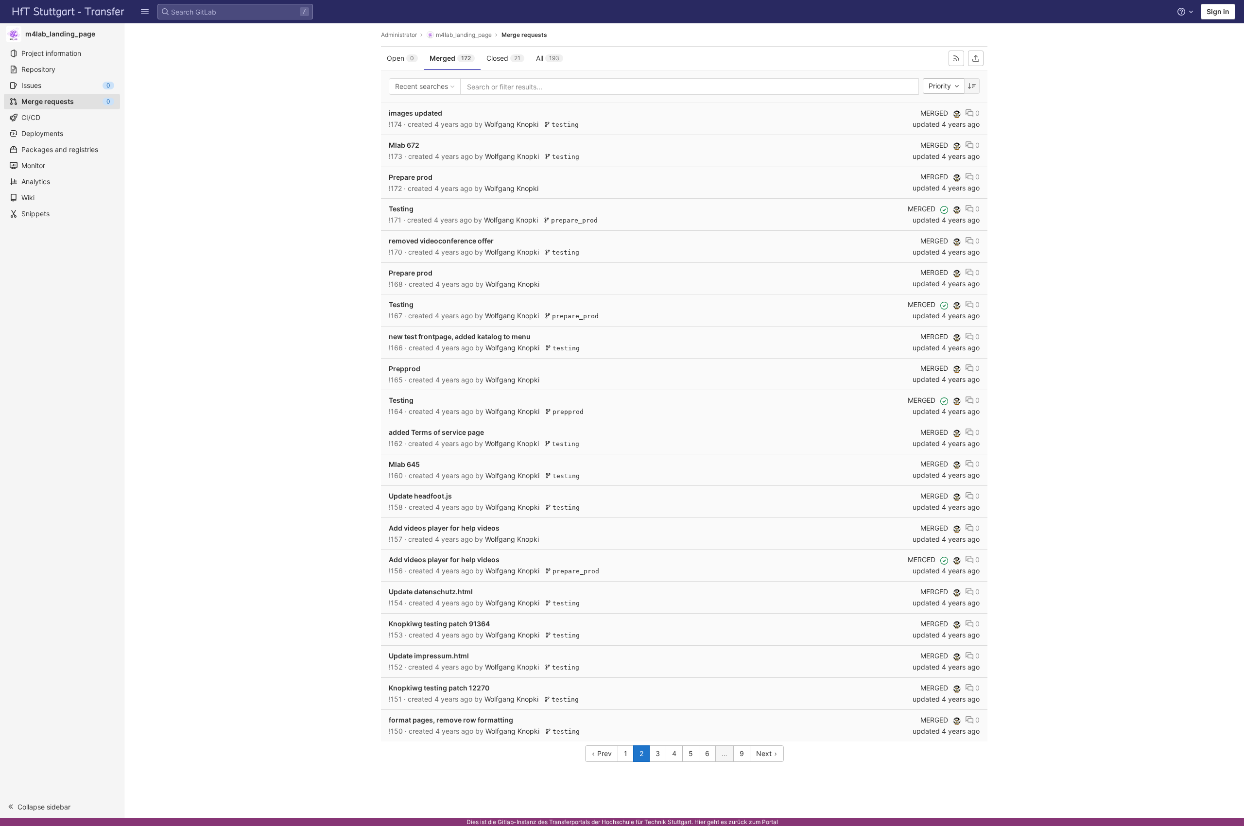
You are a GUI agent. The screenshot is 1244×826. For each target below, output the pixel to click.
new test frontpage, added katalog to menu (460, 336)
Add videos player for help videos (444, 528)
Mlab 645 (404, 464)
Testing (401, 209)
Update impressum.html (429, 656)
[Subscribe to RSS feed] (956, 58)
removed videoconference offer (441, 241)
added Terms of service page (436, 432)
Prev (603, 753)
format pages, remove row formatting (451, 720)
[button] (145, 11)
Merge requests (524, 34)
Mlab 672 (404, 145)
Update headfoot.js (420, 496)
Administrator (399, 34)
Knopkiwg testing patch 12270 (439, 688)
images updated (415, 113)
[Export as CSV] (976, 58)
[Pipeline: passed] (944, 210)
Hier (700, 822)
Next (765, 753)
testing (563, 124)
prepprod (566, 411)
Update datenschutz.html (431, 591)
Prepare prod (410, 177)
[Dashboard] (68, 11)
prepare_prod (572, 220)
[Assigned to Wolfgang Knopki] (957, 114)
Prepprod (404, 368)
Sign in (1218, 11)
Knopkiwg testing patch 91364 (439, 624)
